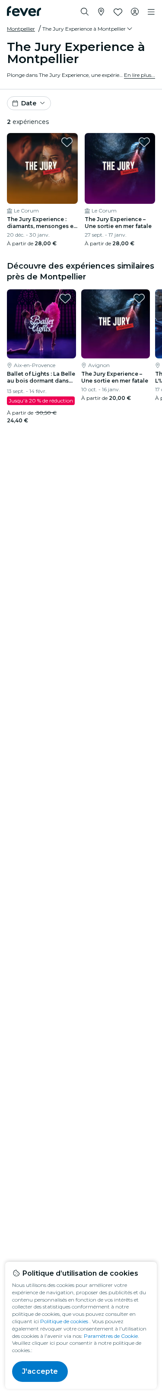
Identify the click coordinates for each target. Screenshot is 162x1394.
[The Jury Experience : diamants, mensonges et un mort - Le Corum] (42, 168)
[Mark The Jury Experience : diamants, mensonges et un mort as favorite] (67, 142)
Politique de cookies (64, 1321)
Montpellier (21, 28)
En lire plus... (139, 75)
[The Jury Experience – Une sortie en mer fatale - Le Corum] (120, 168)
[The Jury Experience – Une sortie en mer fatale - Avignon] (115, 323)
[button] (87, 29)
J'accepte (40, 1371)
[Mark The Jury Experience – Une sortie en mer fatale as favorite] (144, 142)
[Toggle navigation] (151, 12)
